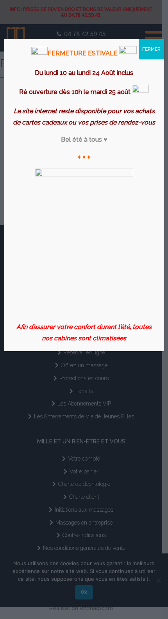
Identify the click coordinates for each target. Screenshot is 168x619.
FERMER (151, 49)
